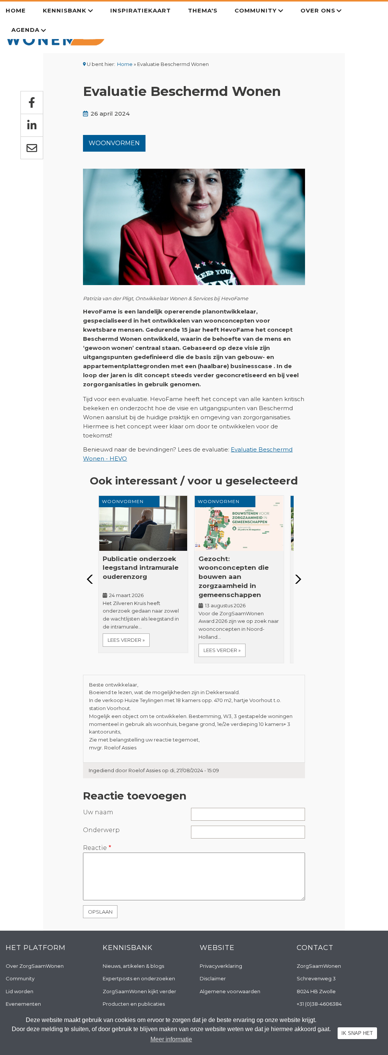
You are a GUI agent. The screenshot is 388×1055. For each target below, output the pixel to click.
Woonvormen (114, 143)
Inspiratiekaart (140, 10)
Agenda (25, 29)
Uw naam (98, 812)
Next (296, 579)
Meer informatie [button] (171, 1039)
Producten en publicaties (134, 1004)
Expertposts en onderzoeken (139, 978)
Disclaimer (213, 978)
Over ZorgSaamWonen (35, 966)
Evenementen (23, 1004)
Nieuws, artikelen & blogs (133, 966)
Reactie (95, 847)
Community (256, 10)
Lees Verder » (126, 640)
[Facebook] (31, 102)
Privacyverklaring (221, 966)
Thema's (202, 10)
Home (16, 10)
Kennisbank (64, 10)
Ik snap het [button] (357, 1033)
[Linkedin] (31, 125)
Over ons (317, 10)
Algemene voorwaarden (230, 991)
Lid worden (19, 991)
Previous (92, 579)
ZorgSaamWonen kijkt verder (139, 991)
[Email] (31, 147)
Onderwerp (101, 830)
